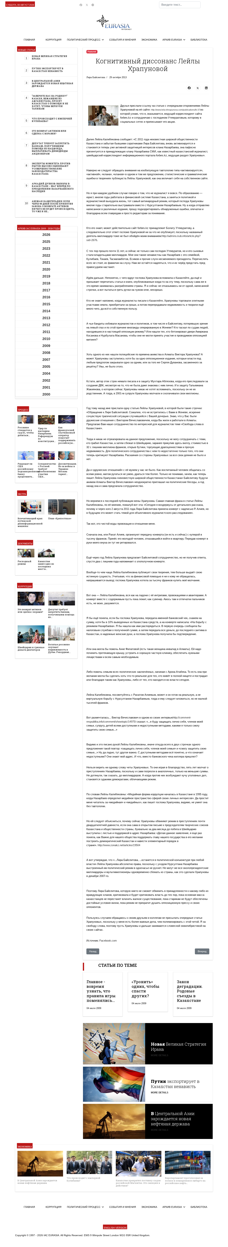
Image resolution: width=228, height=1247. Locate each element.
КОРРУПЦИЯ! (54, 39)
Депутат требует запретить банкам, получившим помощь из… (61, 613)
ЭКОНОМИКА (149, 39)
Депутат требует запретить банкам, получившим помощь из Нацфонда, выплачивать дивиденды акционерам (50, 148)
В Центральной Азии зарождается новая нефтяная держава (52, 83)
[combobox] (180, 4)
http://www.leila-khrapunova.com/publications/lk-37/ (176, 110)
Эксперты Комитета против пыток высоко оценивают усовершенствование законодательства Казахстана (51, 168)
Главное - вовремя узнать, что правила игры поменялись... (101, 991)
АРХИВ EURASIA (172, 39)
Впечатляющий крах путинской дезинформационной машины (30, 522)
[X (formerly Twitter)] (198, 88)
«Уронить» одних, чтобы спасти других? (145, 988)
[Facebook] (81, 5)
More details (159, 1055)
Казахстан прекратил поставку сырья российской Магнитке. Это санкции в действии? (138, 1183)
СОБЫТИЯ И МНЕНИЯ (122, 39)
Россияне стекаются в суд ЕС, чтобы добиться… (26, 431)
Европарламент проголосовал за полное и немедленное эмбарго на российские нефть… (185, 1181)
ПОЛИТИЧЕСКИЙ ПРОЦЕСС (83, 39)
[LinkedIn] (206, 88)
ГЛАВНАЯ (29, 39)
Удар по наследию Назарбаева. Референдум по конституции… (47, 435)
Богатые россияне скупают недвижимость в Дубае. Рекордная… (59, 648)
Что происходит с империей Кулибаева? (52, 119)
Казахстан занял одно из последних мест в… (46, 565)
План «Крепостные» (59, 518)
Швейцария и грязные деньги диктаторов (31, 648)
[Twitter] (87, 5)
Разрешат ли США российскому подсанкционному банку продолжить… (29, 470)
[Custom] (93, 5)
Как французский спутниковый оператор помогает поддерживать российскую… (66, 435)
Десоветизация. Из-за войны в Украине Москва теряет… (67, 468)
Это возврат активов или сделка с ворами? (49, 132)
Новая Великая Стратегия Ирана (49, 57)
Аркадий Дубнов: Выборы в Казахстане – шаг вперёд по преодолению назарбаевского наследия (53, 187)
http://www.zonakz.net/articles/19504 (119, 845)
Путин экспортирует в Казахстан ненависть (47, 69)
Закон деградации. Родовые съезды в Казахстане (190, 991)
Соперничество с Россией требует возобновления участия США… (47, 470)
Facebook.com (108, 940)
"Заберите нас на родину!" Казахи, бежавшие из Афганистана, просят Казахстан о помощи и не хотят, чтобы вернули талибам (50, 102)
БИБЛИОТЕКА (199, 39)
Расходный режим (24, 562)
